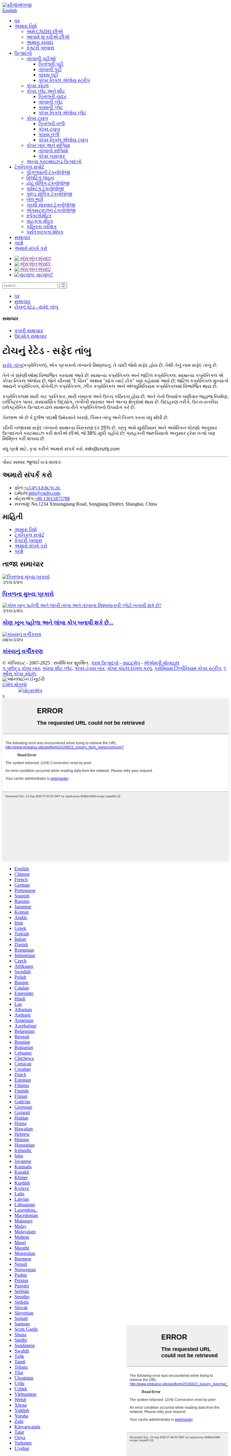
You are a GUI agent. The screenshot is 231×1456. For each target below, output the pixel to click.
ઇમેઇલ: (21, 493)
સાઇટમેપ (131, 662)
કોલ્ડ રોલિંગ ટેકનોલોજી (49, 194)
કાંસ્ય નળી (49, 134)
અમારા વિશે (25, 26)
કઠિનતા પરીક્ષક (41, 226)
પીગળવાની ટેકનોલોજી (48, 172)
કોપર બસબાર (51, 156)
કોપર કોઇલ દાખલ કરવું (129, 668)
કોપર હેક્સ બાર (90, 668)
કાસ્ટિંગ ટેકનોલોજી (45, 188)
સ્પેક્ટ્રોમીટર (38, 215)
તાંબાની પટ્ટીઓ (41, 58)
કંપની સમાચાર (28, 330)
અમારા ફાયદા (39, 42)
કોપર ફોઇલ (37, 85)
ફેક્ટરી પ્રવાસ (40, 47)
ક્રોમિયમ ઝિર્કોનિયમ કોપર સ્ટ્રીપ (187, 668)
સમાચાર (22, 237)
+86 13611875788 (52, 498)
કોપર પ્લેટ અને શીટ (45, 91)
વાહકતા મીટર (39, 221)
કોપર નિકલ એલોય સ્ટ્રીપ (64, 80)
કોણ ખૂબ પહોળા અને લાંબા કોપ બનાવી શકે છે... (57, 622)
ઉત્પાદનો (23, 53)
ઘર (17, 20)
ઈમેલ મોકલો (14, 684)
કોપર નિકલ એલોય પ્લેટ (62, 112)
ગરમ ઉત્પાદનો (105, 662)
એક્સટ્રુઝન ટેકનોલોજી (50, 210)
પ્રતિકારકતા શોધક (44, 231)
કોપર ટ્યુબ (37, 118)
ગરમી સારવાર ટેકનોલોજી (50, 204)
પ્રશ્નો (18, 242)
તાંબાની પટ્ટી (50, 69)
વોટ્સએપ (32, 690)
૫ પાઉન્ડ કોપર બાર (21, 668)
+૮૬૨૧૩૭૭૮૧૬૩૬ (42, 487)
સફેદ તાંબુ (12, 365)
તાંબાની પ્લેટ (50, 101)
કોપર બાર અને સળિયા (48, 145)
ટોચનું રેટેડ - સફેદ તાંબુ (36, 306)
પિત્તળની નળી (51, 123)
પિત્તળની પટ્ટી (50, 64)
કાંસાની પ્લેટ (50, 107)
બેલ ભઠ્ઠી (34, 199)
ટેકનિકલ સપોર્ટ (29, 166)
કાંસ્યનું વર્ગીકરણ (22, 651)
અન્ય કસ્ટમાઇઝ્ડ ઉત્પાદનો (54, 161)
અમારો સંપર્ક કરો (30, 248)
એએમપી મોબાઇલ (161, 662)
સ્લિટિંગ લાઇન (40, 177)
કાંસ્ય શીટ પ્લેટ (57, 668)
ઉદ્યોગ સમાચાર (30, 336)
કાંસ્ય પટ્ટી (48, 74)
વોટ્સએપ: (24, 498)
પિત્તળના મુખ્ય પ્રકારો (28, 594)
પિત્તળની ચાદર (52, 96)
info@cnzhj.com (44, 493)
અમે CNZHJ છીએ (44, 31)
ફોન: (19, 487)
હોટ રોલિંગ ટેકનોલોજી (47, 183)
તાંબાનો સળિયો (53, 150)
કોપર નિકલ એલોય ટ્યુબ (63, 139)
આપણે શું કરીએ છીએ (47, 36)
